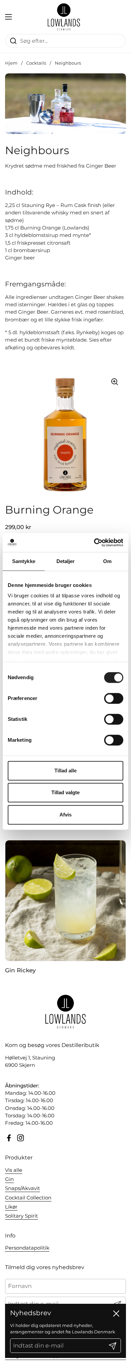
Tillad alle (65, 770)
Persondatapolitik (27, 1248)
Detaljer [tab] (65, 561)
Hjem (11, 63)
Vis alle (13, 1170)
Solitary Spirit (21, 1216)
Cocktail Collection (28, 1198)
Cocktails (36, 63)
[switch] (113, 698)
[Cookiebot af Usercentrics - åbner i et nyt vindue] (94, 542)
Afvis (65, 814)
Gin (9, 1179)
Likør (11, 1207)
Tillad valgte (65, 792)
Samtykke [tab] (23, 561)
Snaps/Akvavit (22, 1188)
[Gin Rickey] (65, 900)
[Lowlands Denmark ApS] (64, 16)
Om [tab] (107, 561)
